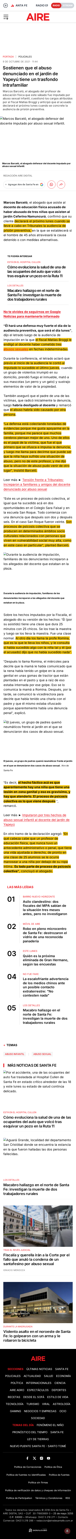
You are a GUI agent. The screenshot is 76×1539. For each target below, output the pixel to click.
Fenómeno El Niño (50, 1425)
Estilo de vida (57, 1397)
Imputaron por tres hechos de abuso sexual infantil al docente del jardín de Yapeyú (37, 819)
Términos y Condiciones (48, 1498)
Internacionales (38, 1383)
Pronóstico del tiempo (29, 1432)
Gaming (15, 1411)
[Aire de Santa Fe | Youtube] (49, 1458)
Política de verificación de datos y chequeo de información (38, 1490)
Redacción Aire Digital (17, 175)
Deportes (59, 1390)
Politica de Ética (53, 1467)
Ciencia (59, 1383)
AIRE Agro (17, 1390)
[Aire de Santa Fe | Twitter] (34, 1458)
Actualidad (32, 1376)
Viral (46, 1404)
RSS (67, 1498)
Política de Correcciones (27, 1467)
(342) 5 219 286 (24, 1520)
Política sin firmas (38, 1482)
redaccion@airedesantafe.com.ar (54, 1520)
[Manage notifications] (67, 1531)
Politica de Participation (19, 1498)
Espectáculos (38, 1390)
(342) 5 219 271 (46, 1517)
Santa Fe (61, 1369)
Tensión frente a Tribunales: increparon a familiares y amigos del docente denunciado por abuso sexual (37, 484)
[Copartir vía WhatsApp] (51, 185)
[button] (12, 17)
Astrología (61, 1404)
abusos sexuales (16, 349)
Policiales (25, 56)
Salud (48, 1376)
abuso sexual (42, 1054)
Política (17, 1383)
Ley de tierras (38, 1439)
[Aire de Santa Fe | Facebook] (27, 1458)
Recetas (14, 1397)
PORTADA (8, 56)
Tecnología (14, 1404)
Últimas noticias (39, 1369)
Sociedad (38, 1418)
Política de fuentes (59, 1474)
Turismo (32, 1404)
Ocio (62, 1411)
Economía (63, 1376)
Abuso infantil (14, 1054)
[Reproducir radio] (5, 5)
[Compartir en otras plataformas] (61, 185)
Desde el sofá (33, 1397)
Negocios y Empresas (40, 1411)
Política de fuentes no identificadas (26, 1474)
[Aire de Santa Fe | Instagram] (42, 1458)
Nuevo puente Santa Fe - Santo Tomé (38, 1446)
